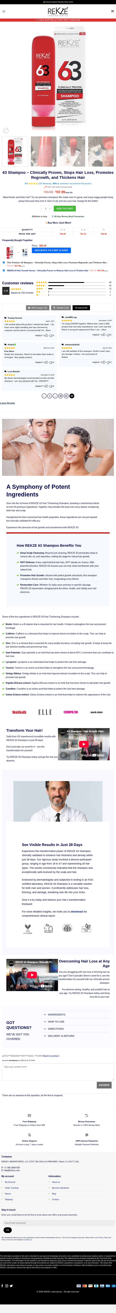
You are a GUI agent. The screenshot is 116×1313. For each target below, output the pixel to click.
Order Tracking (11, 1188)
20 (61, 396)
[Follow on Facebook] (2, 1286)
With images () (39, 308)
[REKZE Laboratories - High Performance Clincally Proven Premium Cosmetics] (58, 11)
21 (66, 396)
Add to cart (64, 208)
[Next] (108, 78)
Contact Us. (28, 1240)
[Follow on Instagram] (6, 1286)
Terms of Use (6, 1240)
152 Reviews (45, 183)
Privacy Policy (103, 1237)
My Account (10, 1182)
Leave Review (7, 403)
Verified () (62, 308)
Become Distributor (60, 1188)
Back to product (51, 1056)
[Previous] (7, 78)
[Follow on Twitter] (11, 1286)
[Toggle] (45, 1015)
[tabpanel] (52, 491)
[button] (4, 11)
